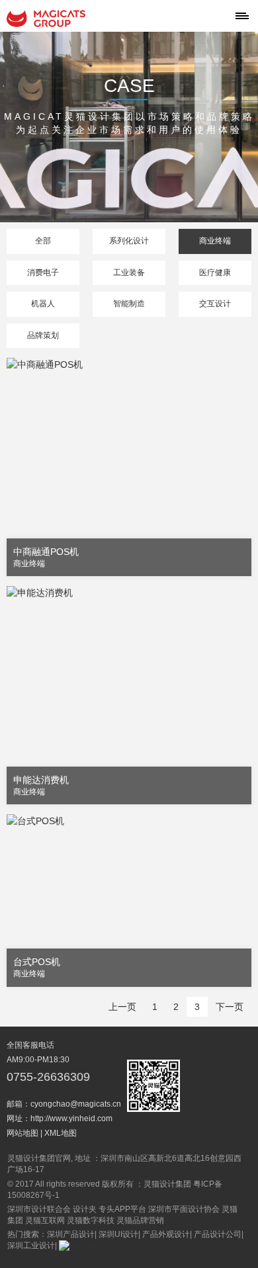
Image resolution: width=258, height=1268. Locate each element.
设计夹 (85, 1209)
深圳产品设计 (71, 1234)
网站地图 (22, 1133)
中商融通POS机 (46, 551)
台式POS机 (36, 961)
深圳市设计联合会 (39, 1209)
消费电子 (43, 272)
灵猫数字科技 (90, 1220)
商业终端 (215, 240)
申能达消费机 (41, 780)
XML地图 (60, 1133)
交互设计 (215, 303)
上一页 (122, 1006)
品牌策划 (43, 335)
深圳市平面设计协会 (184, 1209)
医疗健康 (215, 272)
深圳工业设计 (31, 1245)
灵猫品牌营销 (140, 1220)
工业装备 (129, 272)
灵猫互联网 (45, 1220)
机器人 (43, 303)
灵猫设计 (46, 18)
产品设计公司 (217, 1234)
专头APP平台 (122, 1209)
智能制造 (129, 303)
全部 (43, 240)
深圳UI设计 (118, 1234)
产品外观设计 (166, 1234)
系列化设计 (129, 240)
